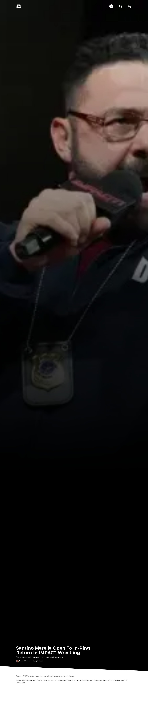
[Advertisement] (74, 696)
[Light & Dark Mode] (111, 6)
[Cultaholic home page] (62, 6)
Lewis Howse (24, 661)
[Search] (120, 6)
